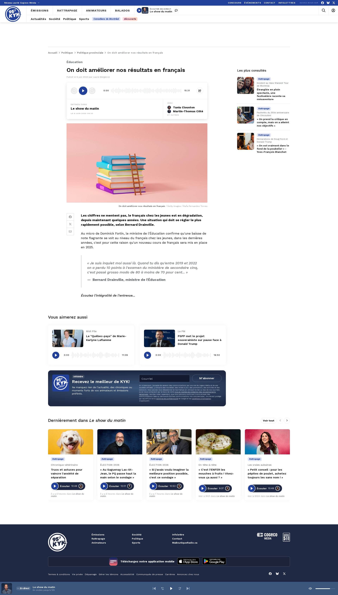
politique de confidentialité (167, 399)
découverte (130, 19)
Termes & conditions (59, 574)
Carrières (170, 574)
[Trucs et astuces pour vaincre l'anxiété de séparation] (70, 442)
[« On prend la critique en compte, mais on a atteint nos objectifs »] (245, 115)
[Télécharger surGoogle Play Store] (214, 561)
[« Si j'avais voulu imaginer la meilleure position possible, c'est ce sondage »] (169, 442)
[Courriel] (70, 231)
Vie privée (77, 574)
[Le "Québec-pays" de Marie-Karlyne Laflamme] (67, 338)
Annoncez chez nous (188, 574)
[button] (154, 588)
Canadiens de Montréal (106, 19)
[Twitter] (70, 224)
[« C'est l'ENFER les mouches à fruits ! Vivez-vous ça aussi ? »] (218, 442)
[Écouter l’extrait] (83, 91)
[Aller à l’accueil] (13, 14)
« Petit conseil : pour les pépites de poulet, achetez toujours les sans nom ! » (267, 473)
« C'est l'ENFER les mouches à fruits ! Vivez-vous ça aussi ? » (216, 473)
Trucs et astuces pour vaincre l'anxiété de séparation (66, 473)
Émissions (98, 534)
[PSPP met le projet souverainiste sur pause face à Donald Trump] (159, 338)
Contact (177, 538)
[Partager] (199, 90)
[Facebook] (322, 3)
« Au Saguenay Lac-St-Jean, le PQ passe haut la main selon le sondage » (118, 473)
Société (137, 534)
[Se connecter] (333, 10)
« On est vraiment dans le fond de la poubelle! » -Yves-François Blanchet (273, 148)
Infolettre (178, 534)
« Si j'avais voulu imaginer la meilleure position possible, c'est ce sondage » (169, 473)
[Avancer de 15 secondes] (92, 90)
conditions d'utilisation (201, 399)
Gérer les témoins (108, 574)
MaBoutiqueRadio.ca (184, 542)
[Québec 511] (286, 540)
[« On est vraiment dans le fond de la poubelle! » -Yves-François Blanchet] (245, 141)
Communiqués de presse (149, 574)
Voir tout (268, 420)
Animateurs (99, 542)
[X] (333, 3)
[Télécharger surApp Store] (188, 561)
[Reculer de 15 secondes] (74, 90)
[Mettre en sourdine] (310, 588)
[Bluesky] (328, 3)
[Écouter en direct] (139, 10)
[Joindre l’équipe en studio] (176, 10)
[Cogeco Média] (267, 538)
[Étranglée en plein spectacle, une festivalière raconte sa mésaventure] (245, 85)
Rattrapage (98, 538)
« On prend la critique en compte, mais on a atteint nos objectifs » (273, 122)
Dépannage (91, 574)
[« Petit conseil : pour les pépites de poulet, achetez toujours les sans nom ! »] (267, 442)
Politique (137, 538)
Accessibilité (127, 574)
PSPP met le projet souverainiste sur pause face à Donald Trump (199, 340)
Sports (136, 542)
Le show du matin (161, 11)
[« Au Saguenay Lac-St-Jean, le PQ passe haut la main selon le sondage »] (119, 442)
